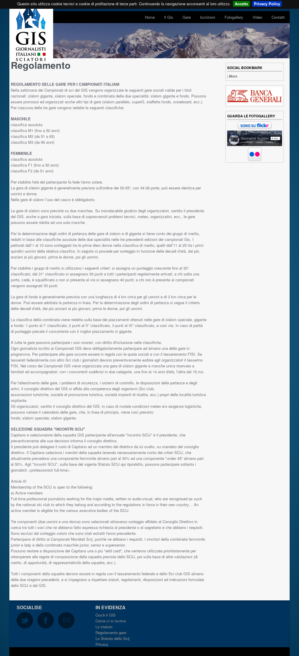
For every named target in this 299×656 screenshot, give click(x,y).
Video (257, 17)
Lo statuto (103, 626)
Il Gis (168, 17)
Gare (186, 17)
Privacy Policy (267, 3)
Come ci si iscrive (110, 621)
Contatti (278, 17)
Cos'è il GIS (105, 615)
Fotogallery (234, 17)
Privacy (101, 644)
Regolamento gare (110, 632)
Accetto (241, 3)
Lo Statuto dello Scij (112, 638)
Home (150, 17)
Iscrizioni (207, 17)
